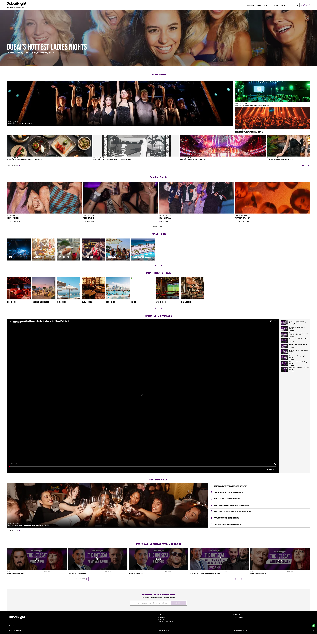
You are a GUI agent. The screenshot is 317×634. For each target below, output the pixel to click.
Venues (275, 5)
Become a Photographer (165, 621)
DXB (292, 5)
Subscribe (176, 603)
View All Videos (80, 579)
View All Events (158, 227)
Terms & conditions (164, 630)
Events (266, 5)
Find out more (13, 58)
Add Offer (161, 619)
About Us (250, 5)
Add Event (161, 617)
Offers (283, 5)
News (259, 5)
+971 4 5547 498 (238, 618)
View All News (13, 165)
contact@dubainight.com (240, 630)
